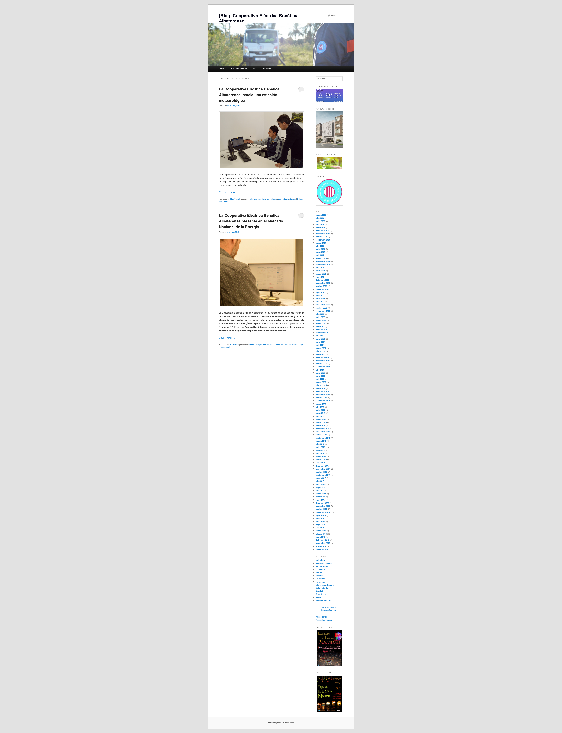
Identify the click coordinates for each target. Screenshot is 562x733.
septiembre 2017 (323, 475)
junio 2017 (320, 484)
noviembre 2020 (323, 360)
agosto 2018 (321, 441)
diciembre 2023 (322, 279)
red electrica (286, 344)
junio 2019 (320, 409)
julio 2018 (320, 444)
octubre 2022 (321, 307)
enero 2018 (320, 462)
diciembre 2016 (322, 502)
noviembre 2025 (323, 233)
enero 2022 (320, 326)
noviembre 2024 (323, 261)
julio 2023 (320, 295)
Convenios (320, 569)
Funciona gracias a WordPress (281, 722)
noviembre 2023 (323, 283)
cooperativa (275, 344)
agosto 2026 (321, 215)
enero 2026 (320, 227)
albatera (253, 199)
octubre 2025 (321, 236)
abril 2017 (320, 490)
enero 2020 (320, 388)
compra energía (262, 344)
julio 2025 (320, 245)
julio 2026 (320, 218)
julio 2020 (320, 369)
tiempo (293, 199)
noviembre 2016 (323, 505)
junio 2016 (320, 521)
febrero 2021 (321, 351)
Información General (325, 584)
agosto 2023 (321, 292)
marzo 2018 (321, 456)
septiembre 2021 (323, 332)
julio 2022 (320, 314)
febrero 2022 (321, 323)
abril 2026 (320, 224)
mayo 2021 (320, 341)
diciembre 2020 (322, 357)
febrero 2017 (321, 496)
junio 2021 (320, 338)
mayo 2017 (320, 487)
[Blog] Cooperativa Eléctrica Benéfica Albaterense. (258, 18)
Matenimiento (322, 588)
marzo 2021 (321, 348)
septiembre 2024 (323, 264)
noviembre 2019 (323, 394)
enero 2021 (320, 354)
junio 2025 (320, 249)
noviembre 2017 (323, 468)
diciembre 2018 (322, 428)
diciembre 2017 (322, 465)
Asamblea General (324, 563)
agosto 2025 (321, 242)
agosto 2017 (321, 478)
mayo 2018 (320, 450)
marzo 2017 (321, 493)
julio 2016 (320, 518)
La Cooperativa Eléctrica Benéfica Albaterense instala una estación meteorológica (249, 94)
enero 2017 (320, 499)
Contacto (267, 68)
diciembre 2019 (322, 391)
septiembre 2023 (323, 289)
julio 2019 (320, 406)
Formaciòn (234, 344)
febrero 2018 (321, 459)
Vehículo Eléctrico (324, 600)
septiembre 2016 (323, 512)
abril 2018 (320, 453)
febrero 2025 (321, 258)
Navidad (319, 591)
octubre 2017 (321, 471)
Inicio (222, 68)
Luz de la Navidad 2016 (239, 68)
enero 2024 (320, 276)
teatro (318, 597)
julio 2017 (320, 481)
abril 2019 (320, 416)
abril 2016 (320, 527)
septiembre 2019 (323, 400)
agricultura (320, 560)
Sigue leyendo (227, 192)
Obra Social (235, 199)
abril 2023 (320, 301)
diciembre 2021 (322, 329)
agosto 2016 (321, 515)
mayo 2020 (320, 375)
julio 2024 (320, 267)
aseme (252, 344)
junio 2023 (320, 298)
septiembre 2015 (323, 549)
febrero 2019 (321, 422)
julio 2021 (320, 335)
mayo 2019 (320, 413)
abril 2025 (320, 255)
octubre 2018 (321, 434)
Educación (320, 578)
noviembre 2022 (323, 304)
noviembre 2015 (323, 543)
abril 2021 (320, 345)
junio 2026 (320, 221)
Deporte (319, 575)
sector (295, 344)
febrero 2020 (321, 385)
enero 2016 (320, 537)
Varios (256, 68)
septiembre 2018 (323, 437)
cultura (319, 572)
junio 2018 (320, 447)
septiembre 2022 (323, 310)
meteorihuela (283, 199)
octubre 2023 (321, 286)
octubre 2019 (321, 397)
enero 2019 (320, 425)
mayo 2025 (320, 252)
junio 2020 (320, 372)
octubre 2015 (321, 546)
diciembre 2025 (322, 230)
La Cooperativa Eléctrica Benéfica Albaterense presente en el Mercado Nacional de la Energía (251, 221)
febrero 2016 (321, 533)
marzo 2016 (321, 530)
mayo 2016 (320, 524)
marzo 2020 (321, 382)
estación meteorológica (267, 199)
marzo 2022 (321, 320)
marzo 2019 (321, 419)
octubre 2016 (321, 509)
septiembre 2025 (323, 239)
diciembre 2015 (322, 540)
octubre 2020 (321, 363)
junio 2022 (320, 317)
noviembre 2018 (323, 431)
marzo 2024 (321, 273)
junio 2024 (320, 270)
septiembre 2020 (323, 366)
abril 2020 (320, 379)
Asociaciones (322, 566)
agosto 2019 (321, 403)
